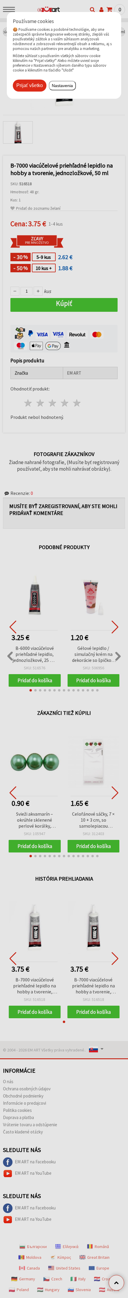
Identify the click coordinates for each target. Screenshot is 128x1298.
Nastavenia (62, 85)
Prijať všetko (29, 85)
